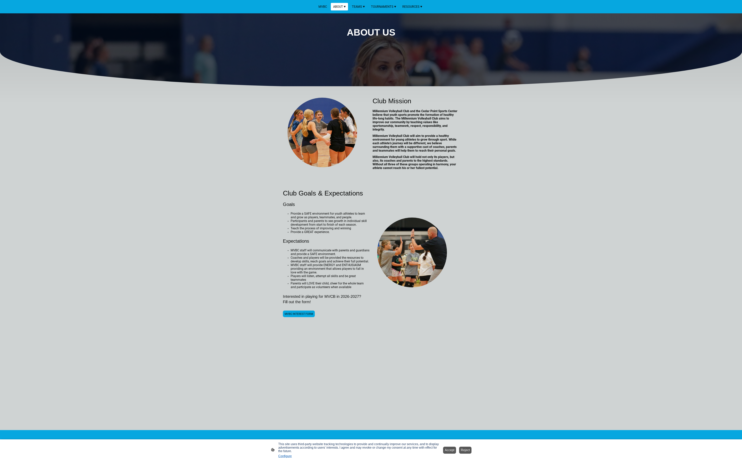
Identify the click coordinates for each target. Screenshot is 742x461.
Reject (465, 450)
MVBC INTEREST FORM (299, 313)
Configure (285, 456)
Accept (449, 450)
